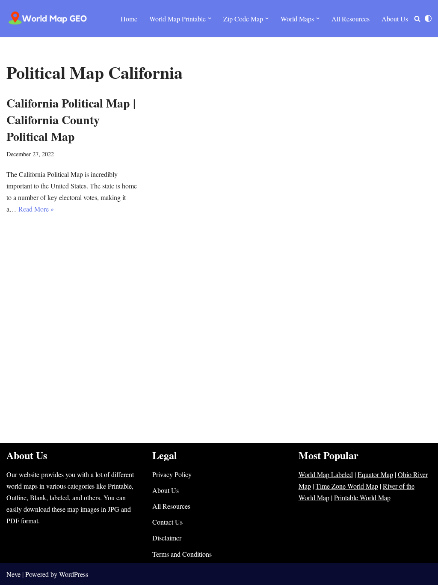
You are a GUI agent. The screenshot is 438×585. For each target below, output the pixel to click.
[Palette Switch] (428, 18)
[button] (209, 18)
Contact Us (167, 521)
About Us (395, 18)
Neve (13, 574)
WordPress (73, 574)
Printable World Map (362, 497)
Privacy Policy (172, 474)
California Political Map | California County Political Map (71, 119)
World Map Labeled (326, 474)
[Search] (417, 18)
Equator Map (375, 474)
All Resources (350, 18)
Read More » (36, 208)
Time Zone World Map (347, 485)
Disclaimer (166, 537)
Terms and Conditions (182, 553)
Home (129, 18)
